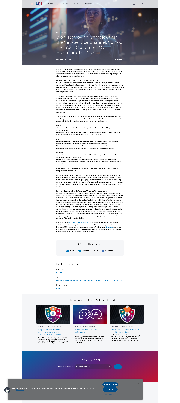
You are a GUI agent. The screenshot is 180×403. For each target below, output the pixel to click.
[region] (75, 389)
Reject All (110, 389)
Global (59, 272)
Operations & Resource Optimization (74, 280)
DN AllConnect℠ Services (109, 280)
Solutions (66, 4)
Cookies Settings (110, 394)
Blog (58, 288)
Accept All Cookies (110, 384)
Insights (88, 4)
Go (118, 366)
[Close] (138, 383)
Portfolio (78, 4)
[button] (7, 390)
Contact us (109, 227)
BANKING (50, 4)
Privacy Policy (20, 390)
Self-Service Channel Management (79, 222)
